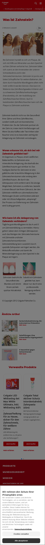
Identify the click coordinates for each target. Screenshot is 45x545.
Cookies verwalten (21, 534)
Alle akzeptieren (21, 541)
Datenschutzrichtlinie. (23, 529)
